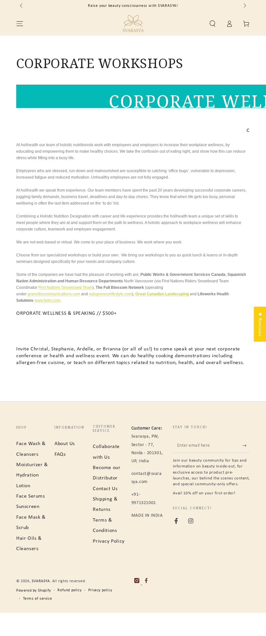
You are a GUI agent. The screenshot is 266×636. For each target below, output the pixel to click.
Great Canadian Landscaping (162, 294)
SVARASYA (41, 581)
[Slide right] (244, 6)
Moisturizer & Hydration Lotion (32, 475)
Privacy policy (100, 590)
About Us (64, 443)
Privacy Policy (108, 541)
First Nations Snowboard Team (65, 287)
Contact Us (105, 488)
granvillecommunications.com (54, 294)
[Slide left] (21, 6)
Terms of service (37, 599)
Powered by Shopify (33, 591)
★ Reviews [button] (259, 324)
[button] (212, 24)
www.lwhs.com (47, 300)
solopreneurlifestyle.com (110, 294)
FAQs (60, 454)
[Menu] (19, 24)
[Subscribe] (246, 445)
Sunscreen (27, 506)
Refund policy (69, 590)
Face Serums (30, 496)
